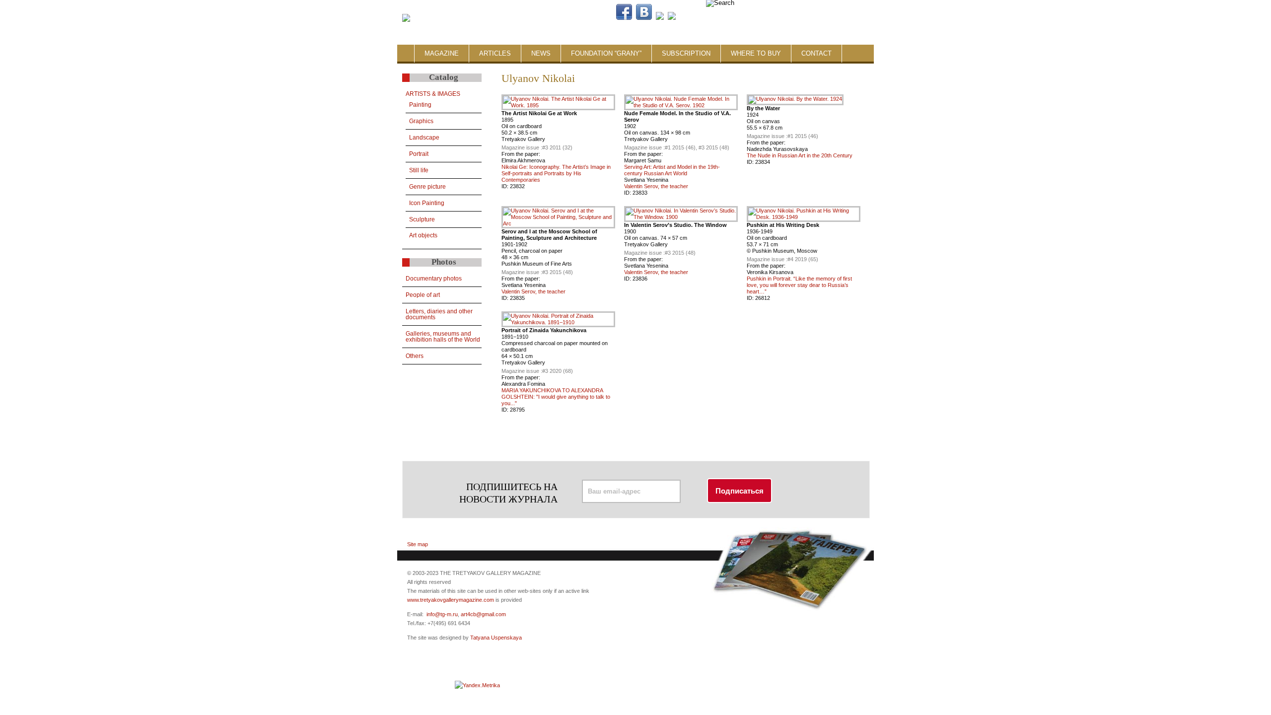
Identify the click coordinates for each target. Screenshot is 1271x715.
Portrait (418, 153)
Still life (418, 170)
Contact (816, 53)
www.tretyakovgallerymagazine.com (450, 600)
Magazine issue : (521, 147)
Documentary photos (434, 278)
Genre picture (427, 186)
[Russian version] (810, 17)
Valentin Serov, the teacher (656, 186)
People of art (423, 294)
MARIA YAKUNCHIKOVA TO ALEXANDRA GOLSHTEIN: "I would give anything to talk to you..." (555, 396)
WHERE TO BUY (756, 53)
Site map (417, 544)
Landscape (424, 137)
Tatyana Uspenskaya (496, 638)
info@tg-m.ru (442, 614)
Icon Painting (426, 203)
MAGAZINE (441, 53)
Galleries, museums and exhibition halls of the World (443, 336)
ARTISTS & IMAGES (433, 93)
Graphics (421, 121)
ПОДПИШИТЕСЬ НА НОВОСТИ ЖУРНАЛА (508, 492)
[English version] (818, 17)
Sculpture (422, 219)
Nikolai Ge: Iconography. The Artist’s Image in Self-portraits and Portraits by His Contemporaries (556, 173)
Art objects (423, 235)
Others (415, 356)
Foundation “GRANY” (606, 53)
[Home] (406, 18)
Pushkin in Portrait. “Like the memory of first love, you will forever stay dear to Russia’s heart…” (799, 285)
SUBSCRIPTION (686, 53)
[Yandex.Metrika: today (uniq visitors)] (477, 685)
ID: (505, 186)
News (541, 53)
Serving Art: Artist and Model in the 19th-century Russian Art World (672, 170)
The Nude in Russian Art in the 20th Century (799, 155)
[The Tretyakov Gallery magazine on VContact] (644, 17)
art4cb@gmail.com (483, 614)
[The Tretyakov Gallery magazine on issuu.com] (735, 17)
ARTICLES (495, 53)
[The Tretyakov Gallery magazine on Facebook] (624, 17)
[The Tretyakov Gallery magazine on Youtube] (660, 17)
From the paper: (520, 154)
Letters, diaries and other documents (439, 314)
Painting (420, 104)
